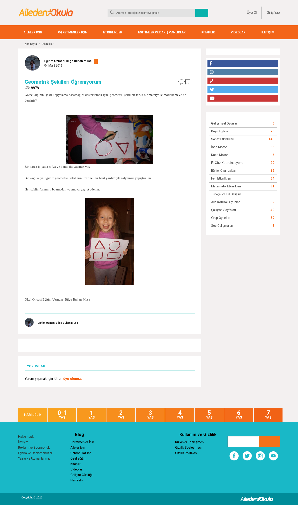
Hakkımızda (26, 437)
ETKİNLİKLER (112, 32)
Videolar (76, 469)
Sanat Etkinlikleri (222, 139)
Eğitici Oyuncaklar (223, 171)
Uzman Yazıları (80, 453)
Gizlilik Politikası (186, 453)
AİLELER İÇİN (33, 32)
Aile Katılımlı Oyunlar (225, 202)
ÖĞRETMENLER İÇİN (72, 32)
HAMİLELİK (32, 415)
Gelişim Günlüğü (81, 475)
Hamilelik (76, 480)
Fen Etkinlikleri (221, 178)
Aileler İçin (77, 448)
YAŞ (62, 414)
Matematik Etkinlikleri (226, 186)
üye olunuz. (72, 379)
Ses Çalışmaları (222, 226)
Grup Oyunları (220, 218)
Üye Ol (252, 12)
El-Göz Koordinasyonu (227, 163)
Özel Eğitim (78, 458)
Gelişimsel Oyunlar (224, 123)
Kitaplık (75, 464)
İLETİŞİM (267, 32)
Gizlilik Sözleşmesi (188, 448)
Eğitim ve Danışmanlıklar (35, 453)
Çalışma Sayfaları (223, 210)
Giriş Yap (273, 12)
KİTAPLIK (208, 32)
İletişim (23, 442)
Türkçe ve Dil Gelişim (226, 194)
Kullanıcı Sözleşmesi (189, 442)
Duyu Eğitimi (219, 131)
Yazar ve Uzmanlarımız (34, 458)
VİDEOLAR (238, 32)
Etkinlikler (47, 43)
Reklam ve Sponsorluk (34, 448)
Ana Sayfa (31, 43)
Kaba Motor (219, 155)
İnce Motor (219, 147)
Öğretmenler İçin (82, 442)
